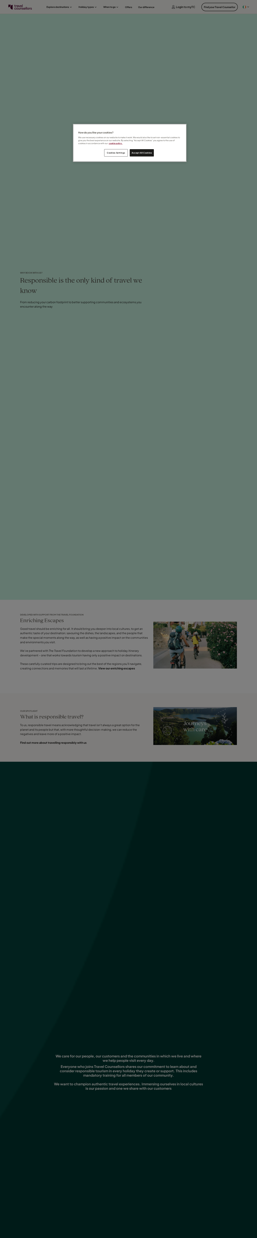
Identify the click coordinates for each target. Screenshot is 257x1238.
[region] (130, 143)
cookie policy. (116, 143)
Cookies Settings (116, 152)
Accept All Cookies (142, 152)
